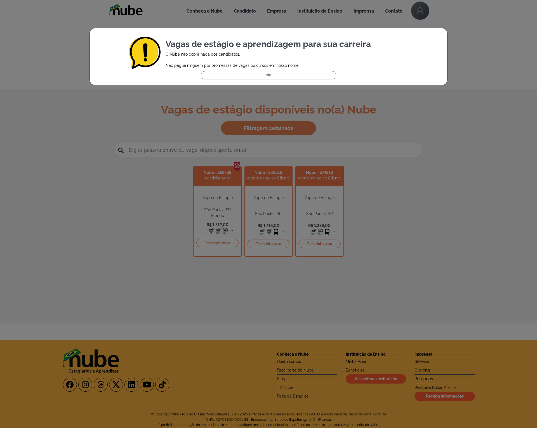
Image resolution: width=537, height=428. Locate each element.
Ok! (268, 75)
